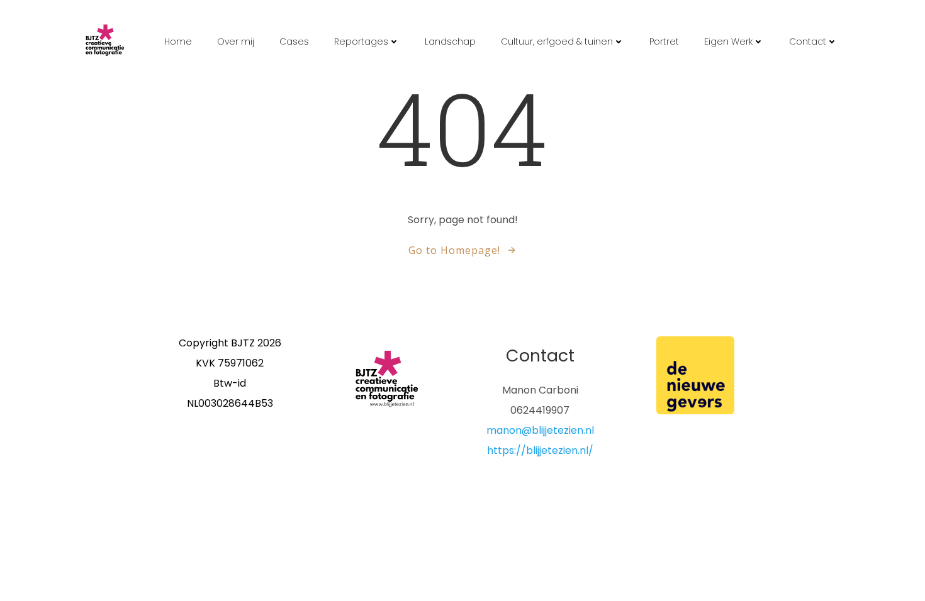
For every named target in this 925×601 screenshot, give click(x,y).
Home (178, 41)
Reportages (361, 41)
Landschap (450, 41)
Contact (807, 41)
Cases (294, 41)
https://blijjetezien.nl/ (540, 450)
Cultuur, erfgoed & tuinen (557, 41)
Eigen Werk (728, 41)
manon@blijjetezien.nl (540, 430)
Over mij (235, 41)
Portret (664, 41)
